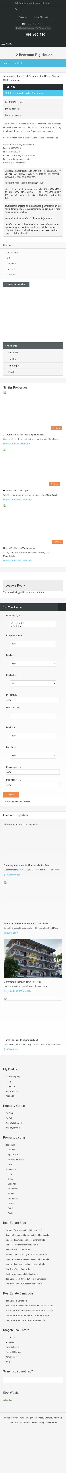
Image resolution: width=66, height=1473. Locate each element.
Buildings (12, 1184)
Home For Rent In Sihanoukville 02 (21, 1040)
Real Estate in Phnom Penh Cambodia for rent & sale (29, 1310)
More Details (54, 439)
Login (10, 1081)
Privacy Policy (11, 1357)
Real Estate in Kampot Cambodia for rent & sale (27, 1315)
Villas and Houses (16, 1159)
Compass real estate (48, 1422)
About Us (10, 1342)
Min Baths (11, 675)
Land (10, 1164)
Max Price (11, 747)
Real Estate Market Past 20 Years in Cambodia (26, 1279)
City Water (12, 263)
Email (11, 372)
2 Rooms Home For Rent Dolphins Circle (23, 434)
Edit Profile (10, 1096)
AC (8, 258)
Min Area (13, 767)
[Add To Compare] (6, 78)
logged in (20, 592)
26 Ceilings (12, 252)
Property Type (13, 615)
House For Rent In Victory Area (19, 548)
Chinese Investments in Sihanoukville (22, 1245)
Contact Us (10, 1337)
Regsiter (11, 1086)
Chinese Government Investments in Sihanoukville (27, 1235)
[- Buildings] (33, 626)
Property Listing (12, 1347)
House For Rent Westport (16, 490)
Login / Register (41, 17)
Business (12, 1213)
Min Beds (10, 655)
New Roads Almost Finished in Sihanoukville (25, 1240)
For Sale (9, 1118)
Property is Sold (13, 1128)
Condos (11, 1150)
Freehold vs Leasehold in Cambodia (22, 1274)
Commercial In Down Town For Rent (22, 981)
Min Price (10, 727)
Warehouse (13, 1198)
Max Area (13, 780)
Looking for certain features (17, 801)
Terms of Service (13, 1352)
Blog (8, 1362)
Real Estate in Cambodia (16, 1301)
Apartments (13, 1154)
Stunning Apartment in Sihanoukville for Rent (27, 865)
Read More (55, 870)
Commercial (11, 1169)
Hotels (11, 1193)
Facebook (13, 352)
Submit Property (13, 1076)
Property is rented (14, 1123)
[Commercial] (33, 623)
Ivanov (9, 1418)
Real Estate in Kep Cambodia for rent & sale (25, 1320)
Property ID (11, 695)
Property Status (14, 635)
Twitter (12, 359)
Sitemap (48, 1418)
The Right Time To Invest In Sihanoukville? (24, 1284)
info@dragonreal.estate (39, 3)
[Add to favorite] (10, 79)
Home (6, 63)
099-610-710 (35, 34)
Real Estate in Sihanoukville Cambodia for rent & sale (29, 1306)
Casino (11, 1203)
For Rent (18, 63)
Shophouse (13, 1189)
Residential (10, 1145)
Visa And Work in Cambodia (18, 1249)
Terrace (11, 274)
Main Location (13, 707)
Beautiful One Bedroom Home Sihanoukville (26, 923)
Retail (10, 1208)
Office (10, 1179)
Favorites (23, 17)
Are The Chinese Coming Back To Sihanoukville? (27, 1254)
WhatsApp (13, 365)
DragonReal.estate (34, 1418)
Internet (11, 269)
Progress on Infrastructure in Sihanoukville (24, 1230)
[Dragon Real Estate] (33, 25)
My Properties (12, 1091)
